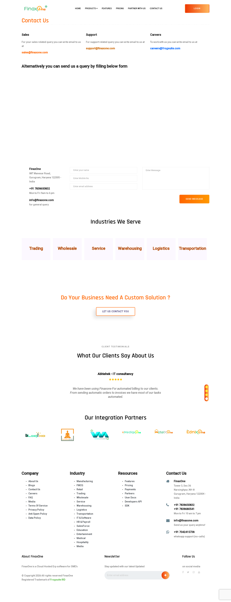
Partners (129, 493)
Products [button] (90, 8)
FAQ (30, 497)
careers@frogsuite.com (165, 48)
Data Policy (34, 517)
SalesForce (83, 526)
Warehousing (84, 505)
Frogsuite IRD (57, 579)
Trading (81, 493)
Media (31, 501)
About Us (33, 481)
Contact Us (156, 8)
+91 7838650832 (39, 188)
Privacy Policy (36, 509)
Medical (81, 538)
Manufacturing (85, 481)
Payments (130, 489)
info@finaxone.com (41, 200)
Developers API (133, 501)
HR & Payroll (83, 522)
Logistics (82, 509)
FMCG (80, 485)
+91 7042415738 (184, 532)
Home (78, 8)
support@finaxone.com (100, 48)
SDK (127, 505)
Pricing (120, 8)
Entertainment (84, 534)
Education (82, 530)
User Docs (130, 497)
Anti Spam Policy (37, 513)
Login (197, 8)
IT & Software (84, 517)
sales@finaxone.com (35, 52)
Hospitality (82, 542)
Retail (80, 489)
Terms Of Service (38, 505)
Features (107, 8)
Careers (32, 493)
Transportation (85, 513)
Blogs (31, 485)
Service (81, 501)
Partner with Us (137, 8)
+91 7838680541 (184, 509)
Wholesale (82, 497)
